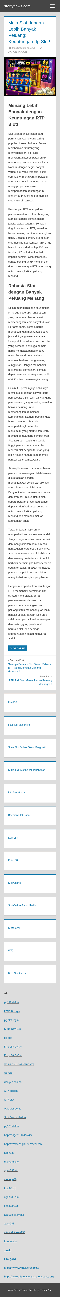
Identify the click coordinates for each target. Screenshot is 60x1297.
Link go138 (10, 1258)
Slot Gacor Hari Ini (15, 1117)
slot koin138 (11, 1205)
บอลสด (8, 1073)
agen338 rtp (11, 1170)
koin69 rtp (10, 1188)
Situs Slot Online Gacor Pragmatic (27, 747)
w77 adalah (11, 1090)
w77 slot (9, 1099)
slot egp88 (10, 1179)
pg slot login (11, 1020)
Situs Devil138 (12, 1028)
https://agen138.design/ (18, 1135)
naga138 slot (11, 1161)
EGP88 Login (12, 1011)
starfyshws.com (17, 6)
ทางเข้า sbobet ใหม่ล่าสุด (19, 1064)
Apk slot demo (12, 1108)
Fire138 (12, 702)
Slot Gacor (14, 928)
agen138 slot (11, 1197)
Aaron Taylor (17, 51)
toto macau (10, 1241)
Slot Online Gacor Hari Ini (22, 905)
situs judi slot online (19, 724)
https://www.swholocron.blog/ (21, 1267)
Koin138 (13, 837)
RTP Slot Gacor (17, 973)
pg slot (8, 1037)
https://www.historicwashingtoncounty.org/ (29, 1276)
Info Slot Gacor (16, 792)
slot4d (7, 1250)
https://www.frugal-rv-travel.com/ (23, 1144)
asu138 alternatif (14, 1214)
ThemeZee (46, 1290)
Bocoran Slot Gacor (19, 815)
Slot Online (17, 648)
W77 (10, 950)
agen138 (9, 1152)
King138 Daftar (13, 1046)
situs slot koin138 (14, 1232)
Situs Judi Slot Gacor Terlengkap (26, 770)
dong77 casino (12, 1082)
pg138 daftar (11, 1002)
